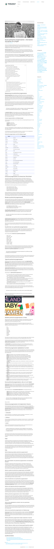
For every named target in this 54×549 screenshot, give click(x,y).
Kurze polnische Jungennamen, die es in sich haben (12, 75)
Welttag (43, 70)
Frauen (38, 95)
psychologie (39, 60)
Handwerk (38, 100)
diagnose (42, 53)
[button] (18, 6)
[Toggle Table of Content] (25, 65)
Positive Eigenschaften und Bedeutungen (11, 67)
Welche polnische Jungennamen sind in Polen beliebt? (13, 86)
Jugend (38, 104)
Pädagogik (42, 60)
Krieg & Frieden (39, 110)
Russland (38, 61)
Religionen (38, 125)
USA (37, 140)
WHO (38, 144)
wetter (45, 70)
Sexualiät (38, 126)
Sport (38, 129)
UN (37, 135)
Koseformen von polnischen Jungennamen (11, 71)
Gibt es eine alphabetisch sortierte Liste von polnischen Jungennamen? (16, 87)
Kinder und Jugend (40, 106)
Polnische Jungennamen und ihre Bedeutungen (12, 68)
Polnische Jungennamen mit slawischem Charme (12, 76)
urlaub (38, 68)
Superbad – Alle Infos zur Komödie (42, 30)
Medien (38, 114)
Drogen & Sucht (39, 87)
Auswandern (39, 81)
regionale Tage (39, 123)
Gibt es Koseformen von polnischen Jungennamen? (13, 84)
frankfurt (42, 54)
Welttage (42, 1)
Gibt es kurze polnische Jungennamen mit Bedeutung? (13, 88)
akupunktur (38, 52)
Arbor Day (38, 80)
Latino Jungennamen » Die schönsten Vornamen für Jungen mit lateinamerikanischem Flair (17, 543)
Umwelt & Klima (32, 1)
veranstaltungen (44, 68)
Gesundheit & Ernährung (40, 99)
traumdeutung (40, 66)
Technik (38, 131)
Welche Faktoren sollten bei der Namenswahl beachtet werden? (15, 90)
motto (40, 58)
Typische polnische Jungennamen (10, 72)
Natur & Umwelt (39, 119)
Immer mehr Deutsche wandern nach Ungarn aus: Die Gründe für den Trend (42, 28)
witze (38, 71)
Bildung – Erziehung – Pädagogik (42, 85)
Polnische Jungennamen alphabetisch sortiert (12, 74)
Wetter (38, 143)
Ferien (38, 92)
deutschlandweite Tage (40, 86)
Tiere (38, 133)
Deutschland (39, 53)
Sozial (38, 128)
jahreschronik (39, 57)
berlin (43, 52)
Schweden (43, 61)
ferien (40, 54)
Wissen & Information (40, 145)
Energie (38, 89)
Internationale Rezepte (26, 1)
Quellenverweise (7, 91)
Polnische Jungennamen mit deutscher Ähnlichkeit (12, 69)
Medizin (38, 115)
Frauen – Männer (39, 96)
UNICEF (38, 139)
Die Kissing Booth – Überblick (41, 36)
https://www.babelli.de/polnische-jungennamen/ (14, 537)
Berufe (38, 84)
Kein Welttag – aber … (40, 105)
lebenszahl (38, 58)
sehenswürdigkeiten (40, 62)
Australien (41, 52)
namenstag (43, 58)
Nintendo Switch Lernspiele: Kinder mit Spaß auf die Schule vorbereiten (42, 34)
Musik (38, 116)
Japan (42, 57)
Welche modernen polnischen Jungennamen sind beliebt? (14, 83)
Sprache (38, 1)
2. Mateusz (7, 78)
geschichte (43, 56)
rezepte (45, 60)
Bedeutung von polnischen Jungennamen (11, 66)
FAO (37, 91)
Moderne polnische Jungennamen (10, 70)
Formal (38, 94)
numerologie (38, 59)
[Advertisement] (27, 14)
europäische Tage (39, 90)
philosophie (42, 59)
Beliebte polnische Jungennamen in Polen (11, 73)
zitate (40, 72)
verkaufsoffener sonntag (41, 69)
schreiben (41, 61)
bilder (45, 52)
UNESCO (38, 138)
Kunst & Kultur (39, 111)
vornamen (39, 70)
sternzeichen (40, 65)
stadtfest (42, 64)
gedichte (39, 56)
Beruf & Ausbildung (40, 82)
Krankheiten (39, 109)
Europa (38, 54)
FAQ (6, 81)
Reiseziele (19, 1)
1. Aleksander (8, 77)
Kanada (44, 57)
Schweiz (46, 61)
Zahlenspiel (39, 148)
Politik (38, 121)
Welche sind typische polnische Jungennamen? (12, 85)
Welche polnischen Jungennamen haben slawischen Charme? (14, 89)
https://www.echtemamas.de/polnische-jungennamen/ (15, 538)
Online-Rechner (39, 120)
